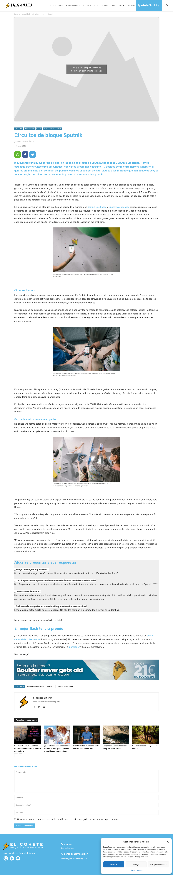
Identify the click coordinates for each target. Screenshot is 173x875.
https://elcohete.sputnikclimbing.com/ (46, 702)
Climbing (149, 5)
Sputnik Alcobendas (119, 207)
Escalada (38, 129)
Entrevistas (87, 5)
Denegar (136, 864)
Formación (104, 5)
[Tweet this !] (32, 154)
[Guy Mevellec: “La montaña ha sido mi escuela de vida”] (86, 735)
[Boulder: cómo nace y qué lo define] (145, 735)
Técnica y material (56, 5)
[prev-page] (16, 755)
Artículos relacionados (26, 720)
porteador (74, 647)
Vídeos (59, 129)
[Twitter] (45, 707)
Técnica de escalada (65, 686)
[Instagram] (40, 707)
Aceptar (114, 864)
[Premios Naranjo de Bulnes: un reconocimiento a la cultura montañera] (27, 735)
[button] (167, 841)
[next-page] (20, 755)
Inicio (16, 14)
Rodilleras (50, 686)
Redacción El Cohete (43, 697)
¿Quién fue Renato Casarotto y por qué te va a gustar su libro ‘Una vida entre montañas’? (56, 748)
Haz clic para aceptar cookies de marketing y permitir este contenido (86, 69)
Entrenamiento (117, 5)
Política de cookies (136, 870)
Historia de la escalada (35, 686)
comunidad (25, 14)
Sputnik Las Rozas (97, 207)
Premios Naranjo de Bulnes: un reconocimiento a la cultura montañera (27, 748)
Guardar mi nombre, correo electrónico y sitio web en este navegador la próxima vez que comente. (68, 819)
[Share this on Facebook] (25, 154)
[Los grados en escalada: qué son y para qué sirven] (116, 735)
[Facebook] (35, 707)
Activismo (131, 5)
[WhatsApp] (17, 154)
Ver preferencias (158, 864)
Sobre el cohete (67, 848)
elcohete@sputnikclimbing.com (74, 859)
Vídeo (96, 5)
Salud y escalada (72, 5)
